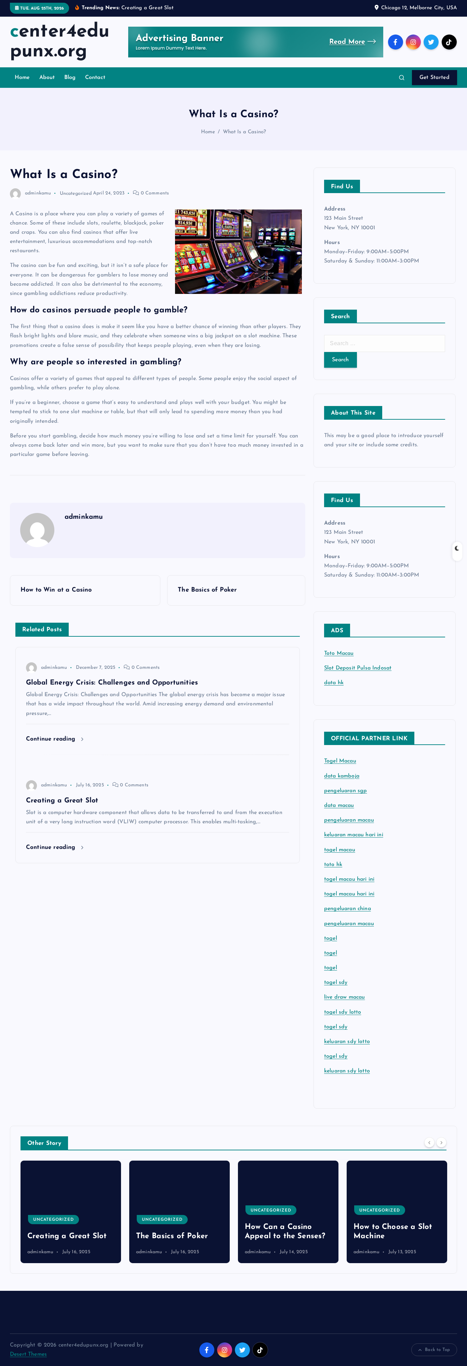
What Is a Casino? (244, 132)
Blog (70, 77)
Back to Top (437, 1350)
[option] (73, 1212)
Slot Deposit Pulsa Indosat (357, 668)
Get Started (434, 77)
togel (330, 938)
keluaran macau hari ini (353, 835)
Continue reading (52, 739)
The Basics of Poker (66, 1236)
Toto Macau (339, 653)
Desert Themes (28, 1354)
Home (22, 77)
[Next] (441, 1142)
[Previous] (429, 1142)
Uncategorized (76, 193)
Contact (95, 77)
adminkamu (38, 193)
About (47, 77)
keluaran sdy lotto (347, 1071)
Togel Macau (340, 761)
